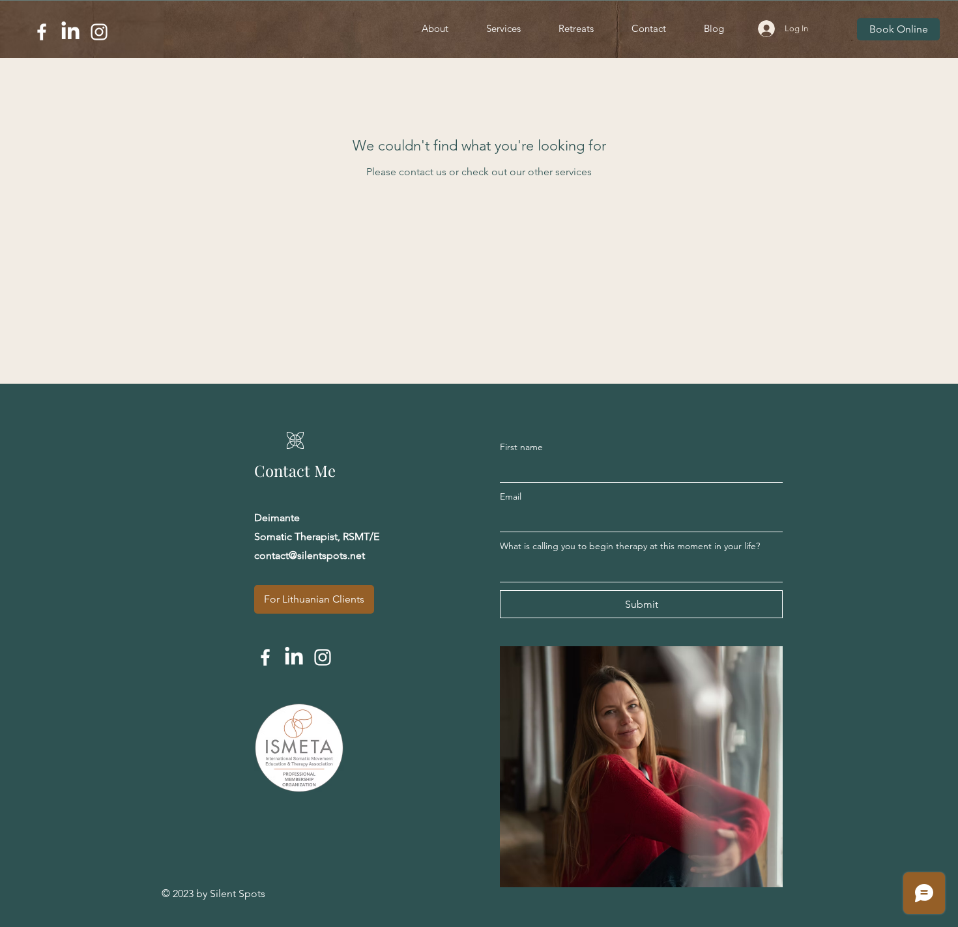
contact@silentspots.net (309, 555)
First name (521, 447)
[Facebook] (42, 32)
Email (510, 496)
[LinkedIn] (70, 32)
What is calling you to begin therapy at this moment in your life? (630, 546)
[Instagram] (99, 32)
